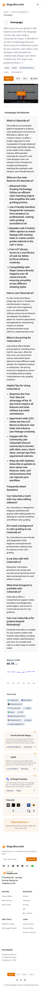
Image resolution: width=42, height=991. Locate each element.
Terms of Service (29, 932)
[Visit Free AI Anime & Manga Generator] (35, 747)
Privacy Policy (28, 928)
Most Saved (6, 905)
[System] (24, 980)
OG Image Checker (9, 928)
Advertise (26, 900)
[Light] (17, 980)
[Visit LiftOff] (34, 769)
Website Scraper (8, 924)
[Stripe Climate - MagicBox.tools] (32, 866)
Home (6, 12)
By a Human (27, 913)
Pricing (25, 905)
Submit (25, 896)
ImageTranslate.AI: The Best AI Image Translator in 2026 (9, 957)
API (24, 909)
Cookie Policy (28, 924)
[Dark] (21, 980)
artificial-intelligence (19, 12)
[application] (21, 676)
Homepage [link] (8, 15)
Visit (7, 78)
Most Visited (7, 900)
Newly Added (7, 896)
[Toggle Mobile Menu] (37, 4)
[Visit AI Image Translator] (34, 790)
